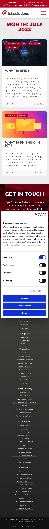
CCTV (24, 428)
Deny (24, 313)
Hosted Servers (24, 370)
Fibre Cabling (24, 438)
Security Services (25, 459)
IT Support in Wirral (24, 475)
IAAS (24, 445)
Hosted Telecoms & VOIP (24, 442)
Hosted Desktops (25, 366)
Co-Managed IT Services (24, 360)
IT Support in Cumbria (24, 502)
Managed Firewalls (24, 452)
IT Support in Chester (24, 478)
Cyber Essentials (24, 396)
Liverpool (21, 2)
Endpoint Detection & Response (24, 402)
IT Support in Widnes (24, 488)
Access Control (24, 425)
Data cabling (24, 432)
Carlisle (39, 2)
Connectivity (24, 421)
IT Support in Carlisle (24, 498)
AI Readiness (24, 392)
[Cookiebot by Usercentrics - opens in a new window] (35, 214)
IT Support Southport (24, 481)
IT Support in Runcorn (24, 485)
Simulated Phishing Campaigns (24, 409)
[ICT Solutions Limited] (14, 13)
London (31, 2)
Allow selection (24, 306)
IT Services (24, 349)
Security (23, 115)
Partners (24, 325)
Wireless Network (24, 462)
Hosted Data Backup (24, 363)
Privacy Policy (15, 526)
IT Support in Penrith (24, 505)
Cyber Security (24, 389)
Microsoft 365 (24, 376)
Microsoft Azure (24, 380)
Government (24, 340)
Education (24, 337)
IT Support (11, 115)
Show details (35, 291)
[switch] (42, 265)
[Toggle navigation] (44, 13)
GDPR (24, 406)
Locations (24, 467)
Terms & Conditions (32, 526)
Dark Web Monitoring (24, 399)
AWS (24, 353)
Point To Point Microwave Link (24, 455)
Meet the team (24, 321)
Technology (12, 48)
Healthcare (24, 344)
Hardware (34, 43)
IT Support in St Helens (24, 491)
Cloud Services (24, 356)
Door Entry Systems (16, 43)
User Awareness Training (24, 416)
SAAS (24, 383)
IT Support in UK (25, 471)
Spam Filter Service (24, 413)
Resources (24, 328)
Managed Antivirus (24, 373)
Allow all (24, 298)
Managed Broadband (24, 449)
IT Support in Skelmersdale (24, 495)
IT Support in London (24, 508)
